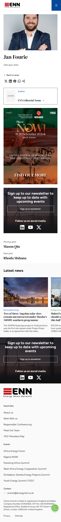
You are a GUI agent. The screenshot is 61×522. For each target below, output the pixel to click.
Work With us (10, 418)
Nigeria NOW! (11, 457)
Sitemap (19, 516)
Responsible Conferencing (18, 424)
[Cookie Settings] (55, 508)
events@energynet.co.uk (20, 493)
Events (7, 444)
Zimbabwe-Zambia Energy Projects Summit (27, 474)
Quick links (9, 406)
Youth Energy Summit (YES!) (19, 480)
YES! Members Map (14, 436)
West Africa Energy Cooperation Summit (25, 468)
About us (8, 412)
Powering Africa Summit (16, 462)
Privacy (7, 516)
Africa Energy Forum (14, 451)
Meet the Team (12, 430)
